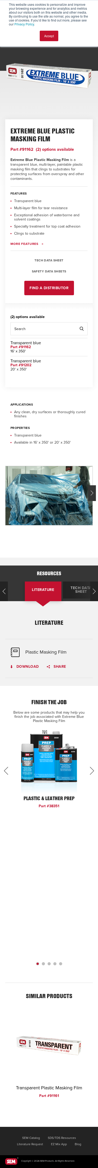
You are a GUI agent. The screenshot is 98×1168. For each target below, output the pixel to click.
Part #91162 (21, 149)
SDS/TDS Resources (62, 1138)
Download (27, 667)
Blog (78, 1144)
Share (59, 667)
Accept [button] (49, 36)
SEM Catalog (31, 1138)
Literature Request (30, 1144)
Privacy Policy (24, 24)
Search (81, 329)
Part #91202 (20, 365)
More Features (24, 243)
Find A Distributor (49, 288)
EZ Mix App (59, 1144)
